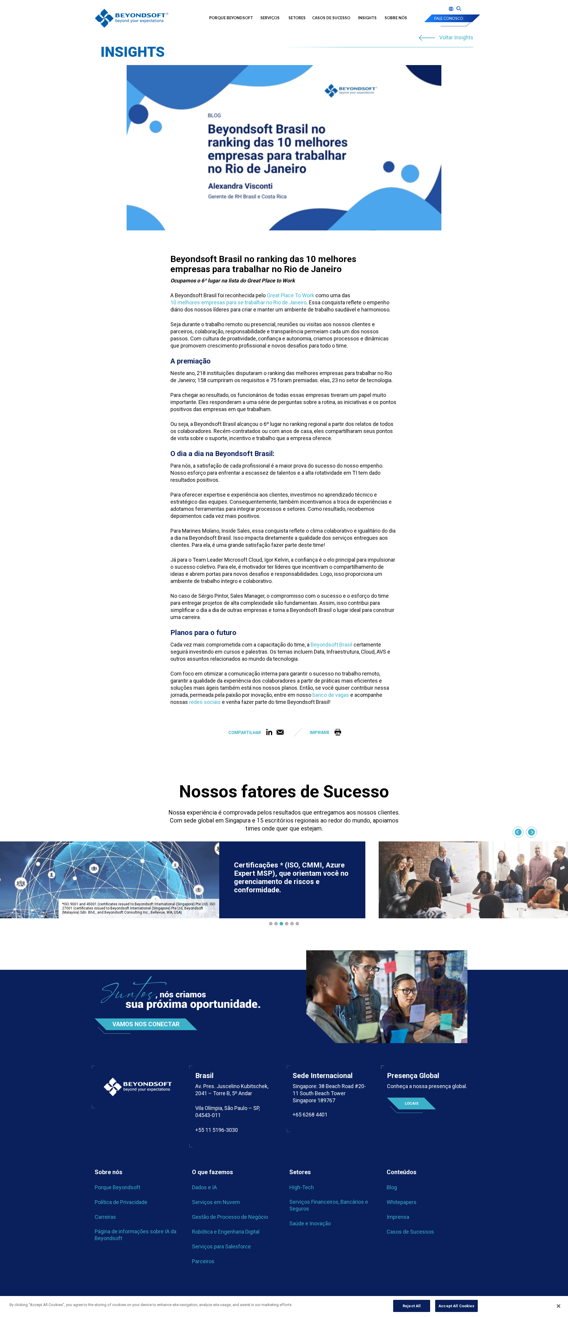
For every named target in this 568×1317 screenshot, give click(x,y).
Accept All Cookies (456, 1306)
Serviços (270, 17)
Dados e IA (204, 1187)
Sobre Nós (396, 17)
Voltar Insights (456, 38)
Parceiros (203, 1261)
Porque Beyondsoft (231, 17)
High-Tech (301, 1187)
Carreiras (105, 1217)
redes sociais (205, 702)
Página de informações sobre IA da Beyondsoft (135, 1234)
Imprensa (398, 1217)
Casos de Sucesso (331, 17)
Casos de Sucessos (410, 1232)
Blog (392, 1187)
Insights (367, 17)
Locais (411, 1103)
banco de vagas (330, 695)
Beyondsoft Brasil (331, 645)
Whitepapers (402, 1202)
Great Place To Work (290, 295)
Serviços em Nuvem (216, 1202)
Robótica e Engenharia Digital (225, 1232)
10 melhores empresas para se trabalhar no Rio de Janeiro (238, 303)
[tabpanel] (182, 879)
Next (531, 832)
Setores (297, 17)
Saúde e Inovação (310, 1223)
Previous (518, 832)
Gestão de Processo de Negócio (230, 1217)
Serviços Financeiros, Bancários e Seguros (328, 1205)
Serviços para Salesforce (221, 1246)
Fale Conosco (448, 18)
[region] (284, 1306)
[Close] (558, 1306)
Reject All (412, 1306)
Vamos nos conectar (146, 1024)
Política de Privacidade (121, 1202)
